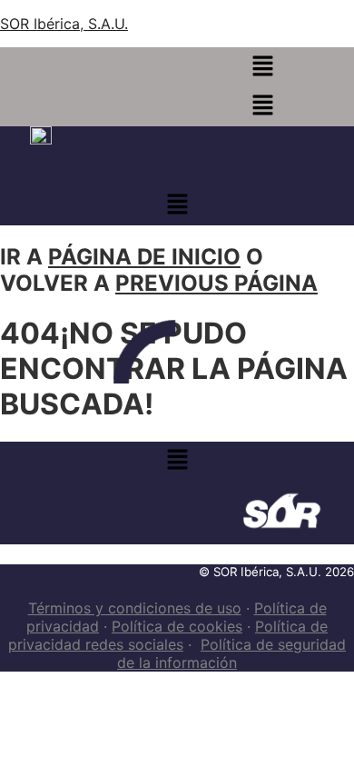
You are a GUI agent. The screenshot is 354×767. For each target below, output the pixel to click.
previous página (216, 283)
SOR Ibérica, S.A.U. (64, 24)
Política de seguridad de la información (231, 653)
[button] (262, 66)
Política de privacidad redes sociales (168, 635)
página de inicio (144, 257)
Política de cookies (177, 626)
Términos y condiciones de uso (134, 608)
